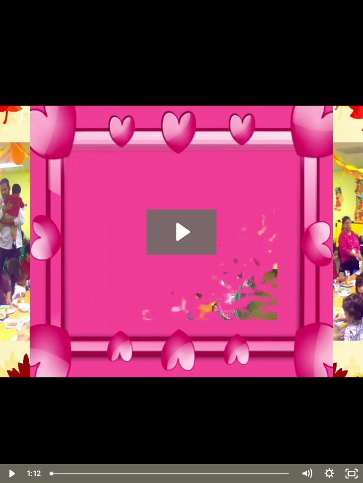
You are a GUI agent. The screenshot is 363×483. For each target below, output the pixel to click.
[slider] (171, 473)
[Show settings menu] (329, 473)
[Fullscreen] (351, 473)
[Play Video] (11, 473)
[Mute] (306, 473)
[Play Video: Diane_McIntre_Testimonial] (182, 231)
